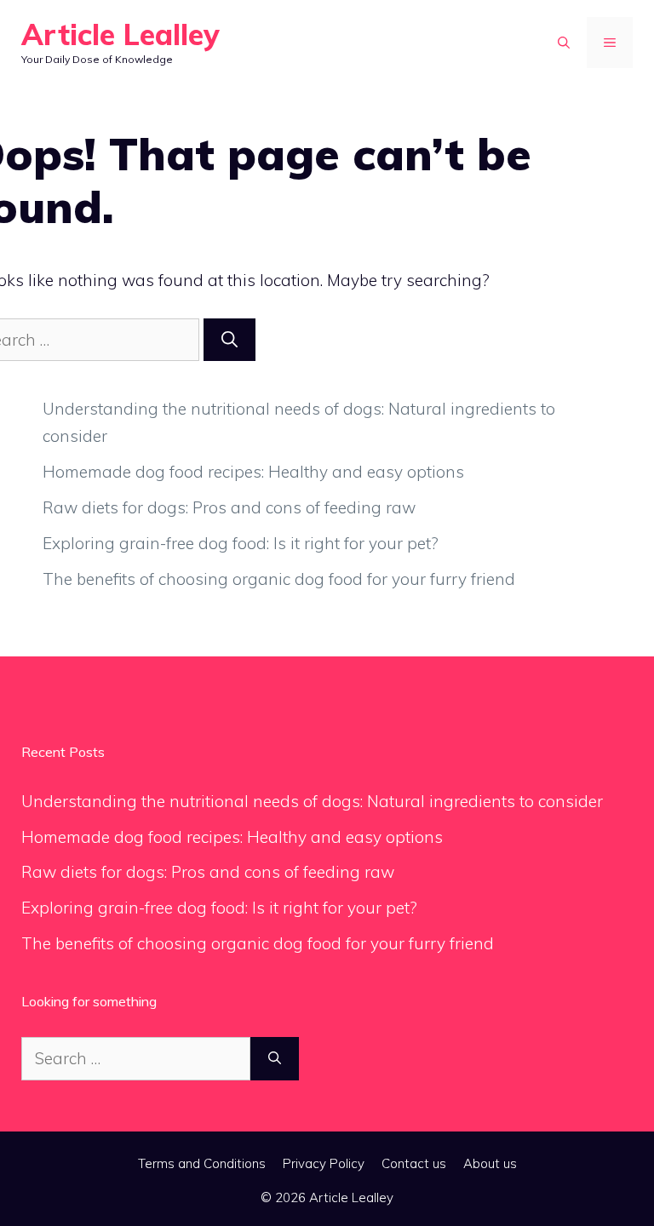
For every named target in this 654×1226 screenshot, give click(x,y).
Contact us (414, 1163)
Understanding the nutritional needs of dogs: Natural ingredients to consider (312, 801)
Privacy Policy (323, 1163)
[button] (564, 42)
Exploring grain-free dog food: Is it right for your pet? (241, 543)
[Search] (229, 340)
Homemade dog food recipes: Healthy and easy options (253, 471)
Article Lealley (120, 34)
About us (490, 1163)
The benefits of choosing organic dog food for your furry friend (279, 579)
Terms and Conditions (202, 1163)
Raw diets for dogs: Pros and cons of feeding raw (229, 507)
